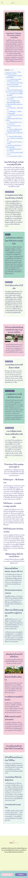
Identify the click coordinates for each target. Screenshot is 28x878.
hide (12, 70)
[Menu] (2, 2)
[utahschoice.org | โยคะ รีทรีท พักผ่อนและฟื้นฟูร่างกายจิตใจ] (14, 2)
